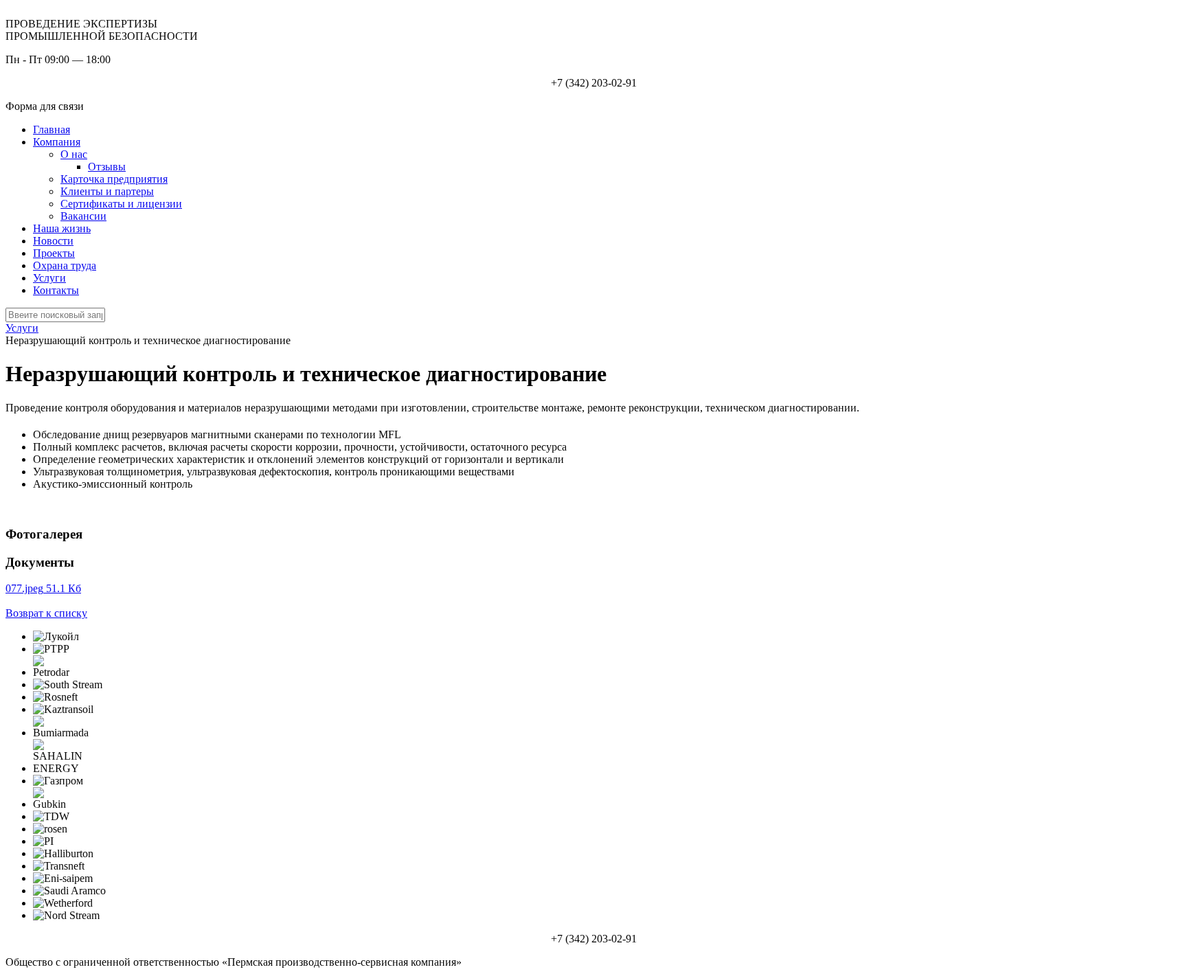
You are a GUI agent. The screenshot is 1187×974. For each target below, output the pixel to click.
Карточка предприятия (114, 179)
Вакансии (83, 216)
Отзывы (107, 166)
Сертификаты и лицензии (121, 203)
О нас (73, 154)
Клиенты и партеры (107, 191)
